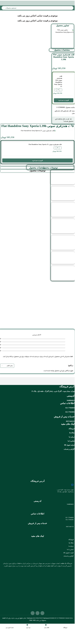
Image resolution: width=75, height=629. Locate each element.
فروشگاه (72, 428)
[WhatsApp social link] (32, 590)
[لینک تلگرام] (30, 590)
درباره (73, 437)
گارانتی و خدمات (69, 556)
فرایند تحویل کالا (69, 445)
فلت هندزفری (67, 111)
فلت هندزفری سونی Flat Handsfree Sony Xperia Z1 (58, 81)
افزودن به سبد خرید (63, 100)
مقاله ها (72, 433)
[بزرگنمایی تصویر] (70, 30)
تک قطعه (63, 563)
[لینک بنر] (37, 303)
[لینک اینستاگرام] (35, 590)
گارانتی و (71, 449)
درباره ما (71, 546)
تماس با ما (71, 441)
